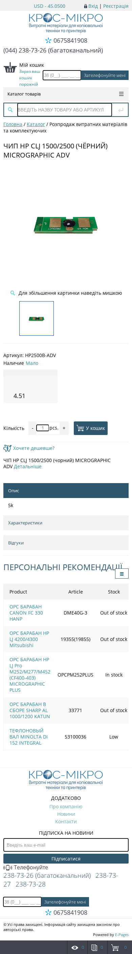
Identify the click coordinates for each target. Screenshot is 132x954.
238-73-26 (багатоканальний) (47, 875)
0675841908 (70, 40)
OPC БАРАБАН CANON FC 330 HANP (26, 612)
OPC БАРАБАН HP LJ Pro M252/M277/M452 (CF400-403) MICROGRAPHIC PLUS (29, 674)
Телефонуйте (30, 867)
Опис (13, 491)
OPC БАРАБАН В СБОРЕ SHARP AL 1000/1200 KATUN (29, 710)
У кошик (95, 428)
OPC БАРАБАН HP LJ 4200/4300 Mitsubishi (29, 639)
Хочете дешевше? (33, 448)
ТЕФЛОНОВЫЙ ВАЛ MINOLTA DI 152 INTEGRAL (28, 736)
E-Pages (122, 934)
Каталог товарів (24, 94)
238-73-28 (31, 884)
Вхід (93, 6)
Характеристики (25, 523)
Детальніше (28, 466)
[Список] (122, 573)
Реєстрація (116, 6)
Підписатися (66, 858)
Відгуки (16, 543)
